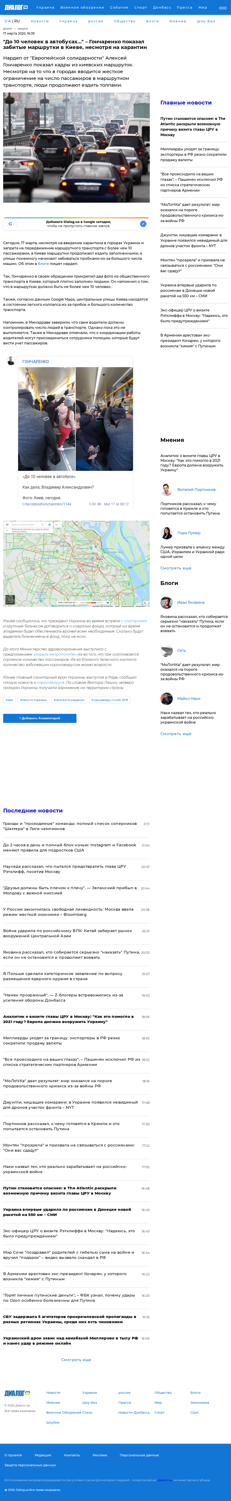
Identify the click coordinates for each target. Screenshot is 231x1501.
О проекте (13, 1455)
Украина (23, 29)
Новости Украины (33, 700)
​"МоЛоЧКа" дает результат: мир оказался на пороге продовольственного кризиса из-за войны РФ (192, 212)
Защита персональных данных (30, 1465)
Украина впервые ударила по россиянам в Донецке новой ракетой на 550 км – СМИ (188, 290)
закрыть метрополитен (55, 654)
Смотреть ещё (76, 1360)
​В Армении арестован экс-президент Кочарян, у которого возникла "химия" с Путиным (190, 340)
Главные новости (186, 102)
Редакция (43, 1455)
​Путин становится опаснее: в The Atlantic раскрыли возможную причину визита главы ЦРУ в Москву (192, 126)
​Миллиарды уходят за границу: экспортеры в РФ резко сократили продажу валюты (193, 154)
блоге (43, 264)
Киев (9, 700)
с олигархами (134, 621)
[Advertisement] (76, 762)
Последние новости (33, 810)
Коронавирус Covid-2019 (110, 700)
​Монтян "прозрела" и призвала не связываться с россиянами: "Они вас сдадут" (192, 265)
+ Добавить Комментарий (39, 718)
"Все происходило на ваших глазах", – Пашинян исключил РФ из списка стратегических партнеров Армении (191, 182)
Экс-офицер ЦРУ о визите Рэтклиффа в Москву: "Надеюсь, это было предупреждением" (194, 315)
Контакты (72, 1455)
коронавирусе (51, 682)
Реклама (100, 1455)
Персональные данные (139, 1455)
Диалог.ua (164, 1480)
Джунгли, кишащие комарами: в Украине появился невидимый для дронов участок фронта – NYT (193, 240)
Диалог (7, 29)
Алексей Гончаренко (69, 700)
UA (8, 21)
